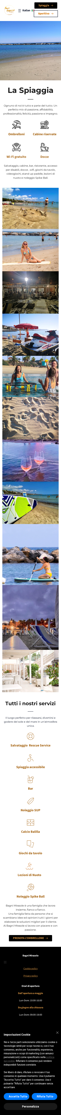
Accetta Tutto (18, 1096)
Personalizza (30, 1106)
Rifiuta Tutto (45, 1096)
